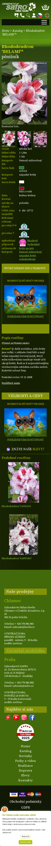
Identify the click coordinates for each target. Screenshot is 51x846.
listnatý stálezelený (30, 252)
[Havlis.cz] (19, 7)
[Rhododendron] (23, 482)
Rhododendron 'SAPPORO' (16, 558)
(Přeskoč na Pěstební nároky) (15, 343)
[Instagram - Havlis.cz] (24, 719)
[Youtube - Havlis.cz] (16, 719)
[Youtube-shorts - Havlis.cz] (8, 719)
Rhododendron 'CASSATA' (16, 506)
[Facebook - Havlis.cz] (32, 719)
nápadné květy (27, 255)
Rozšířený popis (11, 383)
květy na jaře (26, 248)
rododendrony (27, 259)
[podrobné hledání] (16, 15)
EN (46, 14)
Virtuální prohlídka (25, 650)
